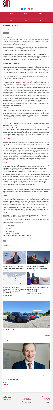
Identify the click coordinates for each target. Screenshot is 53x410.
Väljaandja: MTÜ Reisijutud (26, 401)
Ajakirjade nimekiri (46, 396)
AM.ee (7, 397)
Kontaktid (11, 13)
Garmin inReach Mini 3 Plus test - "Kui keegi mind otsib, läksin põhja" (14, 267)
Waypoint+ (5, 107)
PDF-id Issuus (47, 399)
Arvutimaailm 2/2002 (8, 37)
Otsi (40, 20)
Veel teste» (47, 335)
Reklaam (25, 13)
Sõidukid (40, 17)
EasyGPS (23, 78)
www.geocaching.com (24, 82)
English (25, 20)
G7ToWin (5, 121)
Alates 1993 (47, 401)
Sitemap (26, 396)
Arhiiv (11, 20)
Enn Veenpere (22, 29)
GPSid (5, 240)
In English (48, 402)
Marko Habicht (13, 271)
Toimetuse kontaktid (26, 399)
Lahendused (25, 17)
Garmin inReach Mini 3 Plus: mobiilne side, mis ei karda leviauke (38, 267)
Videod (40, 13)
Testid (10, 17)
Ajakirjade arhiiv (46, 398)
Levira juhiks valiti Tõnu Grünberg (11, 371)
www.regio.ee (38, 59)
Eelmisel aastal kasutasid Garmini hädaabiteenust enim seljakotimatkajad (37, 289)
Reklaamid (26, 398)
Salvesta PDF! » (7, 245)
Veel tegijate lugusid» (45, 375)
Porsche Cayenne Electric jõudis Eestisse (14, 329)
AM (11, 295)
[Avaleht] (6, 3)
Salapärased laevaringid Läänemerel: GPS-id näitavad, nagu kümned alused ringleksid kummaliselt (14, 290)
